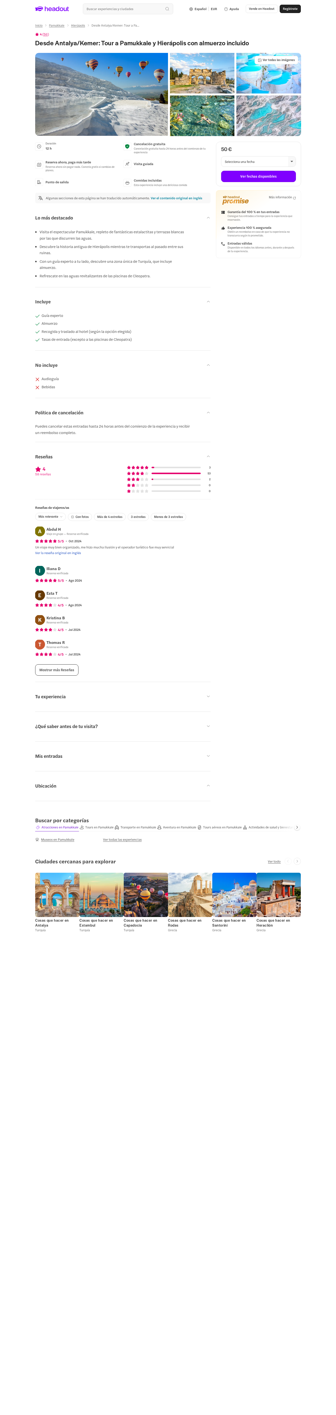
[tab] (57, 827)
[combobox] (128, 9)
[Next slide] (297, 827)
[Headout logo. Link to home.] (52, 9)
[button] (101, 94)
